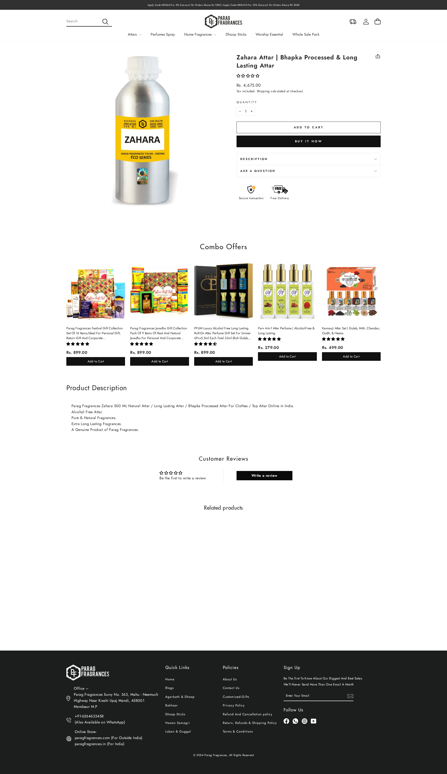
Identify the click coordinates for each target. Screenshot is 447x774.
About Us (230, 679)
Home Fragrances (198, 34)
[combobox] (89, 21)
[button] (248, 75)
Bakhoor (171, 705)
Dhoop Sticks (236, 34)
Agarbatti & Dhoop (180, 696)
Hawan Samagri (177, 722)
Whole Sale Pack (305, 34)
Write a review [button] (264, 475)
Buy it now (308, 141)
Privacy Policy (234, 705)
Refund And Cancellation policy (247, 714)
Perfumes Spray (163, 34)
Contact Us (231, 687)
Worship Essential (269, 34)
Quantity (247, 102)
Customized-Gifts (236, 696)
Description (254, 159)
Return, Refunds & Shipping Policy (250, 722)
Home (169, 679)
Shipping (263, 91)
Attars (133, 34)
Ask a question (257, 171)
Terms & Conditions (238, 731)
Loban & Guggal (178, 731)
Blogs (169, 687)
